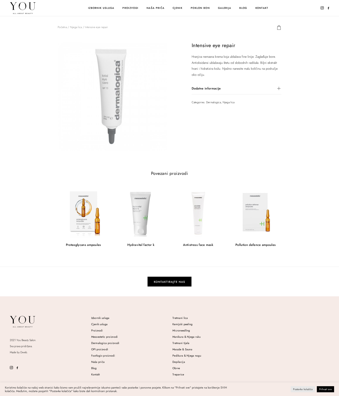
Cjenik (177, 8)
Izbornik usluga (101, 8)
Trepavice (178, 374)
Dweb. (24, 352)
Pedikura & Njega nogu (186, 356)
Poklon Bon (200, 8)
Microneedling (181, 330)
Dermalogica (213, 102)
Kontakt (261, 8)
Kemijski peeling (182, 324)
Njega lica (76, 27)
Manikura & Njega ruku (186, 337)
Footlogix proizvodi (103, 356)
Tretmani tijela (180, 343)
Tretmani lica (180, 318)
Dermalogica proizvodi (105, 343)
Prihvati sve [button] (325, 389)
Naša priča (155, 8)
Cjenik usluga (99, 324)
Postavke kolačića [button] (302, 389)
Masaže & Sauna (182, 349)
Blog (243, 8)
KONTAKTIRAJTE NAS (169, 282)
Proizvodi (130, 8)
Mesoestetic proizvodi (104, 337)
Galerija (224, 8)
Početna (62, 27)
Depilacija (178, 362)
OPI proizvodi (99, 349)
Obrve (176, 368)
